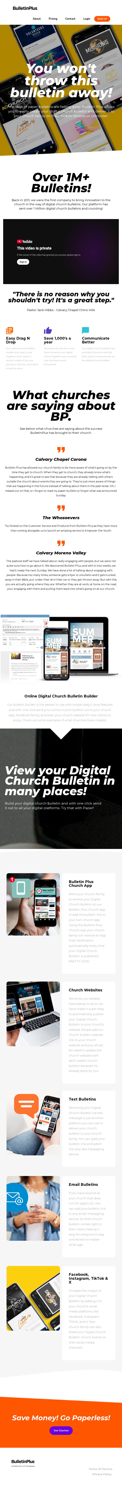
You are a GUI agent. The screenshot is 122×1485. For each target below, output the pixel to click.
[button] (102, 19)
